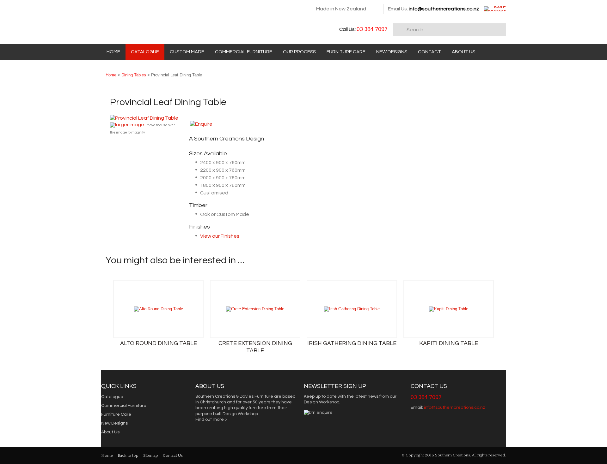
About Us (463, 52)
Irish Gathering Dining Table (351, 343)
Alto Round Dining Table (158, 343)
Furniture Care (346, 52)
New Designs (391, 52)
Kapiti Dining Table (448, 343)
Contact (429, 52)
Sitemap (150, 455)
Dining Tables (133, 75)
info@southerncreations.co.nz (444, 8)
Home (113, 52)
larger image (129, 124)
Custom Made (187, 52)
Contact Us (173, 455)
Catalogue (145, 52)
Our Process (299, 52)
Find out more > (211, 419)
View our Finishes (219, 236)
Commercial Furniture (243, 52)
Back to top (128, 455)
